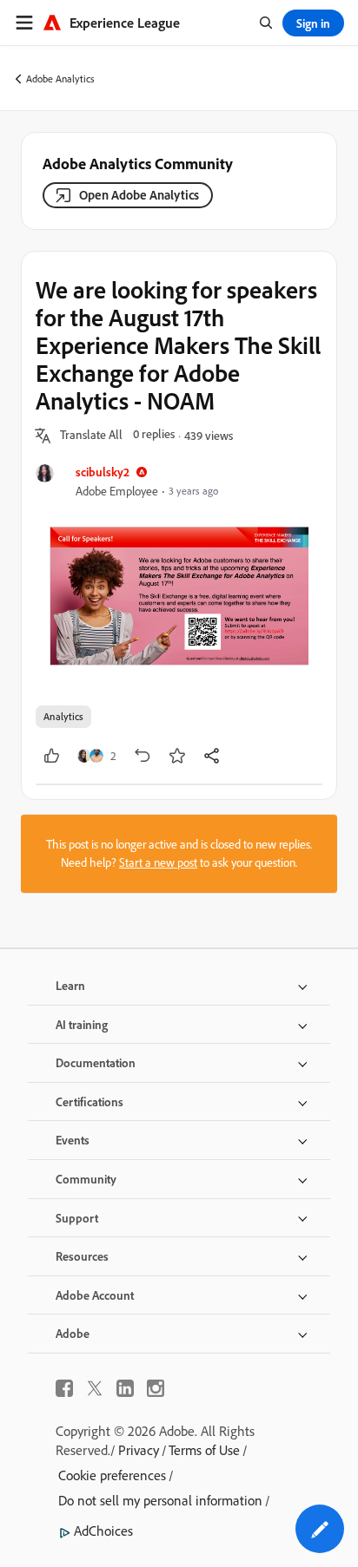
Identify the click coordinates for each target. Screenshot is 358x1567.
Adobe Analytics (60, 78)
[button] (91, 435)
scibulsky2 (102, 471)
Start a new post (158, 862)
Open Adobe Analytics (139, 195)
